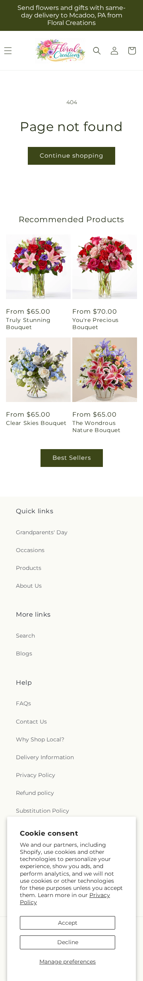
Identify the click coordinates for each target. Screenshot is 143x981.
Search (25, 635)
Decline (67, 942)
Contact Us (31, 721)
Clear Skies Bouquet (36, 423)
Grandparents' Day (42, 532)
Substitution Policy (42, 810)
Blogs (24, 653)
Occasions (30, 550)
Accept (67, 922)
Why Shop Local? (40, 739)
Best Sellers (71, 457)
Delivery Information (45, 757)
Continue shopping (71, 155)
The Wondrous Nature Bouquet (96, 426)
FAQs (23, 703)
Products (28, 567)
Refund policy (35, 792)
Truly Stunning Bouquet (28, 323)
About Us (29, 585)
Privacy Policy (35, 775)
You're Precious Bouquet (95, 323)
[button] (97, 50)
